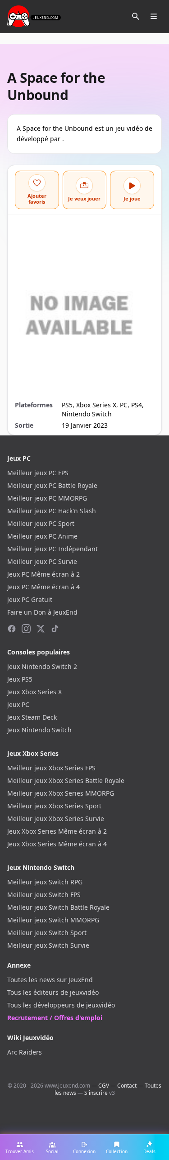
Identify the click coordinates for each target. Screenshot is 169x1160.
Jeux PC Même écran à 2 (43, 574)
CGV (103, 1085)
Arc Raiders (24, 1052)
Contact (127, 1085)
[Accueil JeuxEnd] (34, 16)
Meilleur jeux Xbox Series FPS (51, 768)
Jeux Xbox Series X (34, 691)
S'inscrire (96, 1093)
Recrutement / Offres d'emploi (54, 1017)
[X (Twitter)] (40, 628)
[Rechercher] (136, 16)
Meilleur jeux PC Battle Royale (52, 485)
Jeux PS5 (19, 679)
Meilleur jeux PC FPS (38, 472)
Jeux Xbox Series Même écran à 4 (57, 844)
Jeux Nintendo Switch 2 (42, 666)
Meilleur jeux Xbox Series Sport (54, 806)
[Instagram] (26, 628)
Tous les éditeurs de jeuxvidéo (53, 992)
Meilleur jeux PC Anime (42, 536)
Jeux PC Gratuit (29, 599)
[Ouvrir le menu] (154, 16)
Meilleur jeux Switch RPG (44, 882)
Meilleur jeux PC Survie (42, 561)
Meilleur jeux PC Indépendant (52, 548)
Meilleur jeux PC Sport (40, 523)
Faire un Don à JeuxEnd (42, 612)
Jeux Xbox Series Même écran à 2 (57, 831)
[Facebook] (11, 628)
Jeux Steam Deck (32, 717)
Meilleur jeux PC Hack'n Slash (51, 510)
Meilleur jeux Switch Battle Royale (58, 907)
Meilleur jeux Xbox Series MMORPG (60, 793)
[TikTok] (54, 628)
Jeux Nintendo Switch (39, 730)
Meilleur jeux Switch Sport (47, 932)
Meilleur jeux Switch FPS (44, 894)
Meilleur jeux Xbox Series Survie (55, 818)
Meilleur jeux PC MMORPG (47, 498)
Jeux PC (18, 704)
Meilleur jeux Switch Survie (48, 945)
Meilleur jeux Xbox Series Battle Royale (65, 780)
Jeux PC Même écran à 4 (43, 586)
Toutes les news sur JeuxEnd (50, 979)
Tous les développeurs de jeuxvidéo (61, 1005)
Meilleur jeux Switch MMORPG (53, 920)
